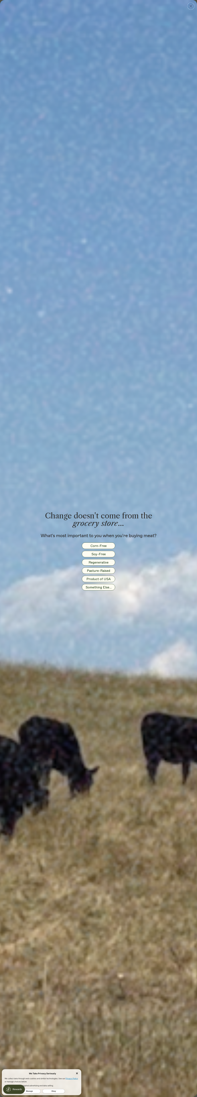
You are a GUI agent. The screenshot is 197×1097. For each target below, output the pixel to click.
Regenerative (99, 562)
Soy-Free (98, 554)
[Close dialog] (191, 6)
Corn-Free (98, 546)
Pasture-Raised (98, 571)
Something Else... (99, 587)
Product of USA (98, 579)
